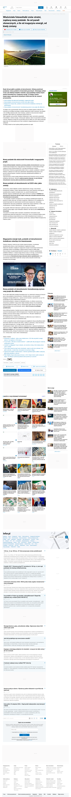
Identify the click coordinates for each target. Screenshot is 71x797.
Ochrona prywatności (11, 794)
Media (18, 546)
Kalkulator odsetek (39, 784)
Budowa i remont (60, 771)
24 (50, 253)
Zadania (4, 783)
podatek (11, 362)
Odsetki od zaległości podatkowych (56, 204)
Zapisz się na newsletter (40, 366)
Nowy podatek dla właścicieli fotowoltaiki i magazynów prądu (19, 100)
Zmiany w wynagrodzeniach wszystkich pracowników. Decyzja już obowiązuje (56, 165)
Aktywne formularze (56, 211)
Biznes (19, 10)
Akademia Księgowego (7, 542)
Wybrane (61, 146)
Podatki (17, 13)
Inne (32, 543)
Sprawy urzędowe (28, 771)
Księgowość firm (6, 765)
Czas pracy (51, 212)
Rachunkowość (52, 219)
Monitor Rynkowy (25, 540)
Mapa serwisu (61, 794)
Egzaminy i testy (17, 784)
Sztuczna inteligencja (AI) (33, 537)
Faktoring (32, 540)
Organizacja (5, 780)
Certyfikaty (5, 545)
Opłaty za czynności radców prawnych (56, 238)
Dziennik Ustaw (36, 542)
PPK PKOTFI (24, 542)
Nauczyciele (16, 783)
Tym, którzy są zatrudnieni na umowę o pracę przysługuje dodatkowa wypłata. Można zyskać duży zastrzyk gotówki (56, 168)
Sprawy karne (27, 768)
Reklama (54, 794)
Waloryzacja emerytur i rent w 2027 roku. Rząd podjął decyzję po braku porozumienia (57, 183)
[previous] (29, 718)
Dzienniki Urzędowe (19, 543)
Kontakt (49, 794)
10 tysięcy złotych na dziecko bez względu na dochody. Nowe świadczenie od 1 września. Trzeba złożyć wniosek (57, 161)
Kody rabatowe (59, 783)
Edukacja (58, 10)
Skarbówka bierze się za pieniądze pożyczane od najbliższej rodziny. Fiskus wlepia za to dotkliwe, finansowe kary (57, 174)
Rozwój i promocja (6, 784)
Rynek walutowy (33, 545)
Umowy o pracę (52, 214)
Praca (27, 545)
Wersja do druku (11, 366)
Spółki (37, 768)
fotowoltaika (6, 362)
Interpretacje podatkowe (54, 244)
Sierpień (60, 251)
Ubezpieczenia (16, 770)
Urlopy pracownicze (53, 216)
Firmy (36, 543)
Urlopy (15, 771)
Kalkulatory (54, 189)
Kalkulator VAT (52, 209)
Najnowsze (54, 146)
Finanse (58, 770)
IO (3, 540)
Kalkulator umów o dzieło (54, 199)
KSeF (64, 10)
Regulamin (35, 794)
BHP (14, 772)
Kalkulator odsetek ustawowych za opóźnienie (56, 201)
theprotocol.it (59, 787)
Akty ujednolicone (26, 539)
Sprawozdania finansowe (50, 772)
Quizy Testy (51, 243)
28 (60, 253)
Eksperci (7, 540)
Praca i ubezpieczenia (39, 770)
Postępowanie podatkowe (54, 221)
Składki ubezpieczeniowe (50, 783)
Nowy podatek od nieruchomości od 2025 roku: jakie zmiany (19, 102)
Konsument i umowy (28, 770)
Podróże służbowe (49, 784)
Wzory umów (59, 784)
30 (65, 253)
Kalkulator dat (52, 207)
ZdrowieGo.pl (59, 780)
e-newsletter (18, 540)
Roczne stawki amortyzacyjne (55, 239)
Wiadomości (22, 545)
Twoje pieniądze (39, 10)
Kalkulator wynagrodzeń (54, 195)
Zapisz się (58, 104)
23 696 (41, 718)
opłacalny (23, 362)
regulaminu (25, 732)
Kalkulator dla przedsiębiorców (55, 194)
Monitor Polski (27, 543)
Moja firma (5, 537)
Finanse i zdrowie (39, 774)
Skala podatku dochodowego (51, 787)
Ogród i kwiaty (59, 772)
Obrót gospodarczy (6, 770)
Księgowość (8, 10)
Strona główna (5, 13)
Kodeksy (26, 787)
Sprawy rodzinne (28, 767)
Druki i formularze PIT (53, 222)
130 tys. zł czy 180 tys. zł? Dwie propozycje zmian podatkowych (57, 152)
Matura (15, 787)
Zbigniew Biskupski (7, 34)
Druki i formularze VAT (53, 224)
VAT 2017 (17, 545)
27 (57, 253)
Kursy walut (11, 545)
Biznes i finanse (38, 767)
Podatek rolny (52, 241)
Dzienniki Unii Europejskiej (8, 543)
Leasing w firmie (38, 772)
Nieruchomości (52, 10)
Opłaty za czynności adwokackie (55, 236)
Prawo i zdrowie (27, 775)
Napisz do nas (25, 366)
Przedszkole (16, 780)
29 (62, 253)
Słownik (29, 542)
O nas (4, 794)
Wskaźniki (53, 228)
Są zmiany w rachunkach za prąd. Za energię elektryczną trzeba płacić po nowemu (56, 171)
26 (55, 253)
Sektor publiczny (25, 10)
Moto (45, 10)
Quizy (9, 539)
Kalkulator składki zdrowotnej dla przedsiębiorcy (55, 191)
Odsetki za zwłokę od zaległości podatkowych (55, 232)
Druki (37, 539)
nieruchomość (17, 362)
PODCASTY (13, 546)
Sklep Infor (26, 774)
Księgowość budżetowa (35, 536)
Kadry (14, 10)
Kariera (15, 542)
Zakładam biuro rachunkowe (51, 767)
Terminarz (53, 251)
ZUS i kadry (5, 771)
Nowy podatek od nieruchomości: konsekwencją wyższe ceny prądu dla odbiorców (24, 107)
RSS (44, 794)
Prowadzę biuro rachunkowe (51, 768)
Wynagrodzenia (52, 217)
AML (47, 774)
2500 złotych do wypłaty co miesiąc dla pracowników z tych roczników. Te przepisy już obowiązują (57, 177)
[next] (45, 718)
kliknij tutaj (30, 740)
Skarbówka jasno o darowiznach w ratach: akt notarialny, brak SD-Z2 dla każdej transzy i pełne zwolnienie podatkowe (57, 180)
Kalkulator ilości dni (53, 205)
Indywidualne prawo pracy (18, 767)
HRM (15, 774)
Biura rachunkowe (23, 537)
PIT (11, 540)
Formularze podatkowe (53, 226)
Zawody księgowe (6, 772)
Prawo (32, 10)
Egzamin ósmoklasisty (18, 788)
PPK (19, 542)
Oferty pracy (59, 788)
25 (52, 253)
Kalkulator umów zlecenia (54, 197)
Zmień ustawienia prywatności (24, 794)
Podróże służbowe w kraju (50, 780)
